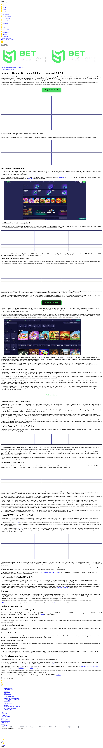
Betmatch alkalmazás (62, 587)
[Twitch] (2, 685)
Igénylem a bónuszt (51, 302)
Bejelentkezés (12, 67)
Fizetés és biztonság (9, 696)
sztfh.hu (42, 614)
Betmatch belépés (6, 602)
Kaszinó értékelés (8, 689)
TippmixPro (61, 177)
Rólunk (6, 705)
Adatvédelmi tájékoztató (10, 708)
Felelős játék (7, 701)
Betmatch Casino (8, 688)
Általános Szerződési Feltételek (12, 706)
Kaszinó (3, 67)
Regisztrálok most (51, 90)
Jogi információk (8, 703)
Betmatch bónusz (58, 602)
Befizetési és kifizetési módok (11, 698)
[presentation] (51, 740)
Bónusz (7, 67)
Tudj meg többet (51, 395)
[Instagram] (1, 680)
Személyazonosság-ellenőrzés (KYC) (13, 699)
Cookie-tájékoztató (8, 709)
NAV (2, 525)
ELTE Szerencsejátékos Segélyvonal (90, 666)
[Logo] (49, 66)
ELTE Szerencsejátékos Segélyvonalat (49, 572)
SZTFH (30, 178)
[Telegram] (1, 682)
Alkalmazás (20, 67)
